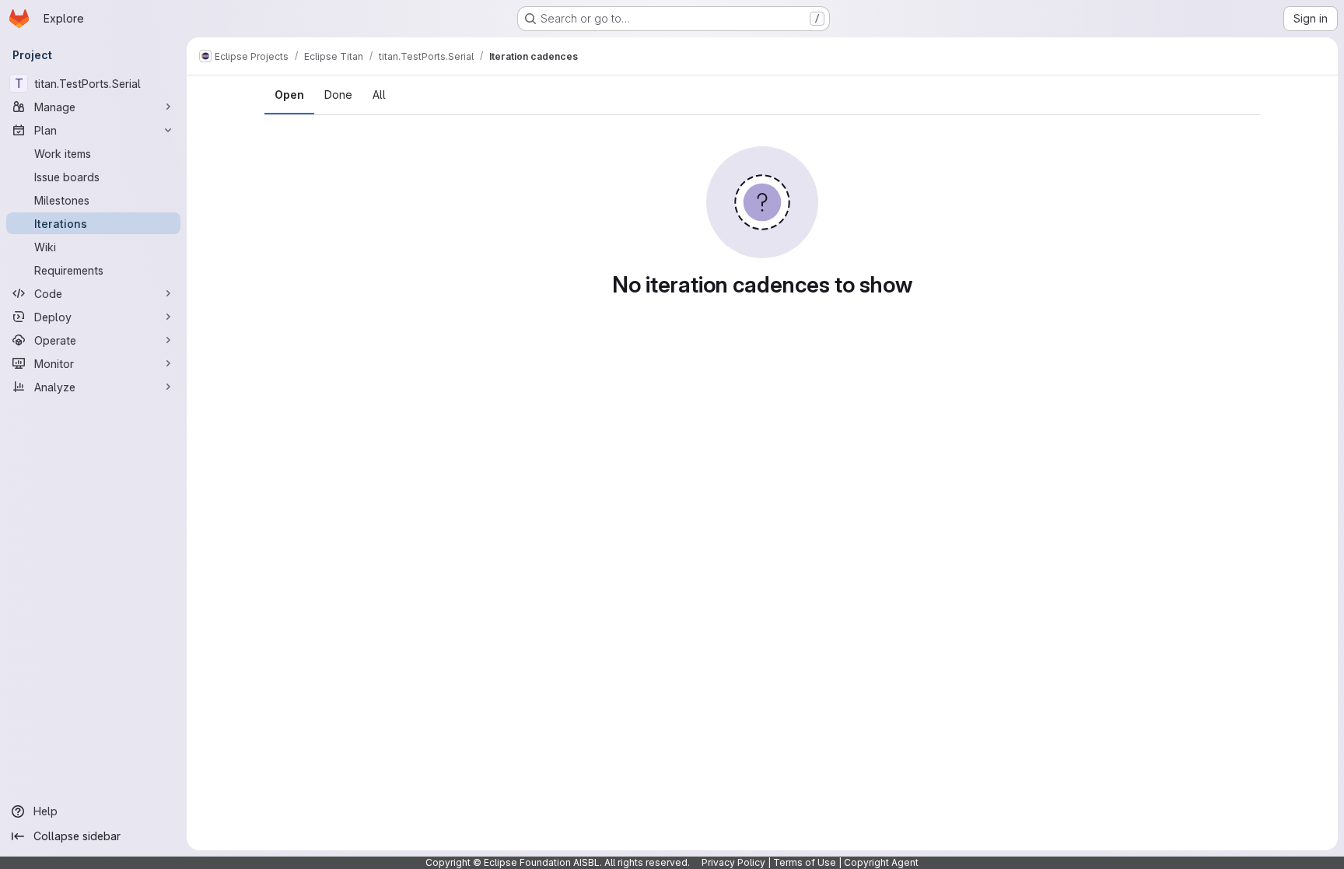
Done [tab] (338, 94)
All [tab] (379, 94)
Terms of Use (804, 862)
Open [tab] (289, 94)
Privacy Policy (733, 862)
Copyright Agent (881, 862)
